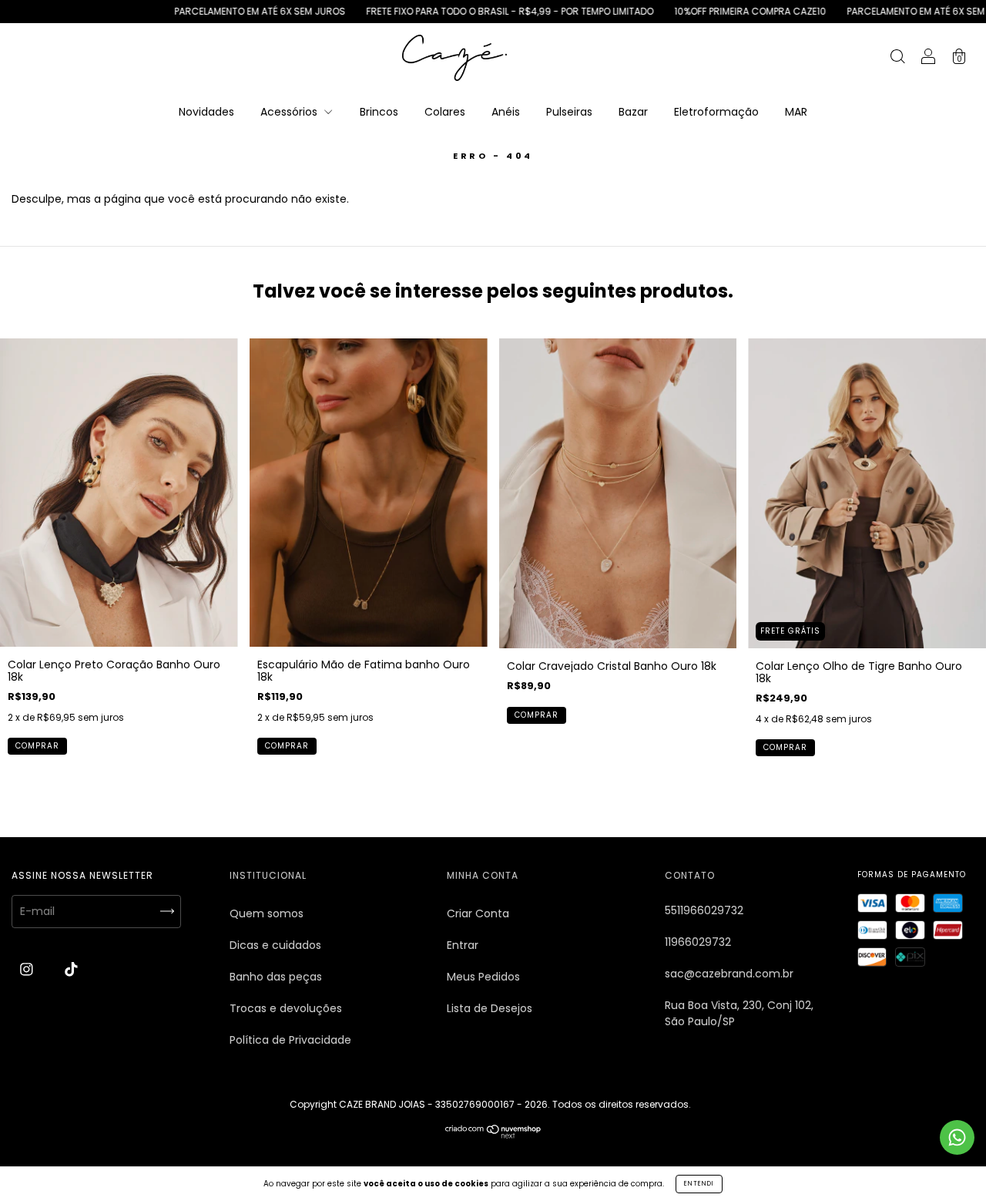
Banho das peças (276, 976)
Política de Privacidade (290, 1040)
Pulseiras (569, 111)
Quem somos (267, 913)
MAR (796, 111)
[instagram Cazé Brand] (28, 969)
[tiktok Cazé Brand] (71, 969)
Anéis (505, 111)
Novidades (206, 111)
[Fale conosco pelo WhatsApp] (957, 1137)
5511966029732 (704, 910)
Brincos (379, 111)
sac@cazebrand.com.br (729, 973)
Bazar (633, 111)
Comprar (37, 746)
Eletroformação (716, 111)
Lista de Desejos (489, 1008)
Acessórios (290, 111)
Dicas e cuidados (275, 945)
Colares (444, 111)
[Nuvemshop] (493, 1134)
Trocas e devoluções (286, 1008)
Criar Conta (478, 913)
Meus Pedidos (483, 976)
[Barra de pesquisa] (897, 58)
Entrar (462, 945)
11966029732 (698, 942)
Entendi (699, 1183)
